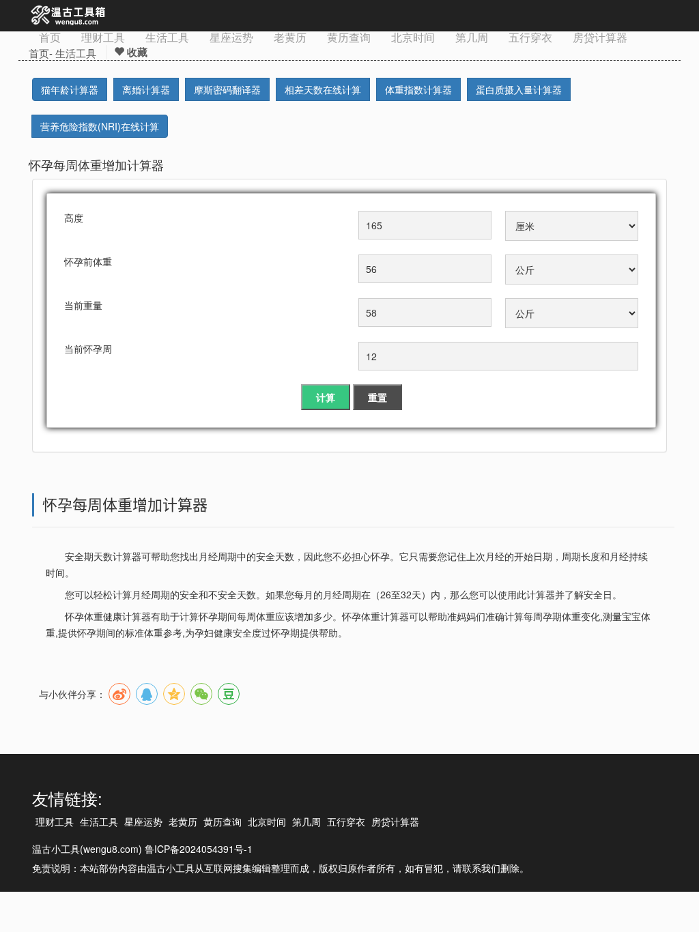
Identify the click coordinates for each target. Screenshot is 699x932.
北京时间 (413, 37)
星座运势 (231, 37)
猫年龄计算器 (69, 89)
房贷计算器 (600, 37)
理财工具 (103, 37)
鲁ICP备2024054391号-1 (199, 849)
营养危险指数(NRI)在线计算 (99, 126)
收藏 (135, 51)
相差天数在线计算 (323, 89)
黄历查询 (349, 37)
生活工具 (167, 37)
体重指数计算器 (418, 89)
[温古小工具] (68, 15)
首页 (50, 37)
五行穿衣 (530, 37)
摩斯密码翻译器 (227, 89)
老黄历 (290, 37)
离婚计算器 (146, 89)
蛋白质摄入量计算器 (519, 89)
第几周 (471, 37)
